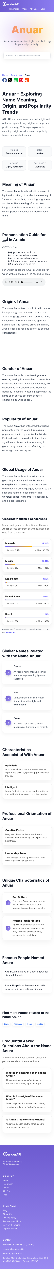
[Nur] (27, 698)
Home (5, 75)
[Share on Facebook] (4, 80)
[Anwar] (27, 672)
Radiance (18, 1024)
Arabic (40, 1024)
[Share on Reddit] (27, 80)
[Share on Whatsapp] (16, 80)
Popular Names (10, 1228)
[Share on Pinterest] (21, 80)
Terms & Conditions (12, 1221)
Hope (29, 1024)
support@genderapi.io (13, 1249)
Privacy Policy (9, 1217)
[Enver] (27, 723)
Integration (14, 9)
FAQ (5, 1195)
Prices (25, 9)
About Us (7, 1214)
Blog (43, 9)
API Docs (34, 9)
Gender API (10, 632)
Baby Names (16, 75)
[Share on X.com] (10, 80)
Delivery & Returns (11, 1225)
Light (6, 1024)
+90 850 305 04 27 (12, 1253)
